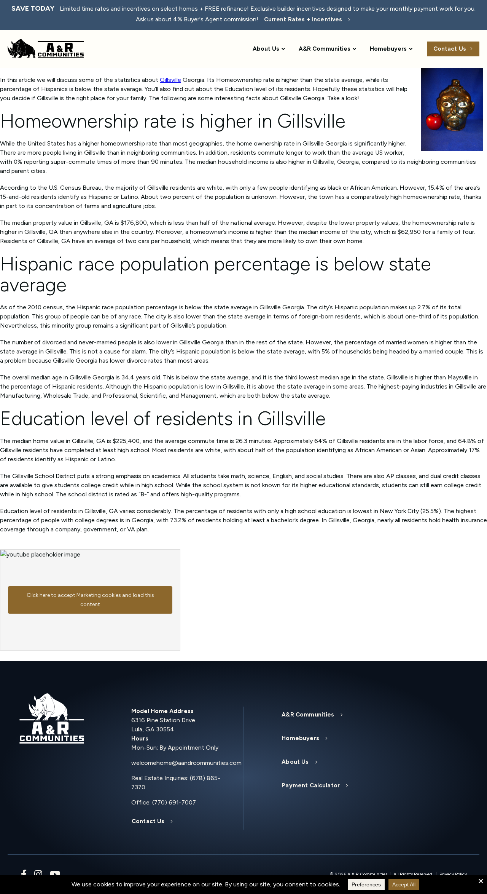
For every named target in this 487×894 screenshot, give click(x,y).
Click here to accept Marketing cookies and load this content (90, 600)
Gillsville (170, 79)
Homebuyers (388, 48)
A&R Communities (324, 48)
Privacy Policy (453, 874)
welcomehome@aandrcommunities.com (181, 762)
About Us (266, 48)
